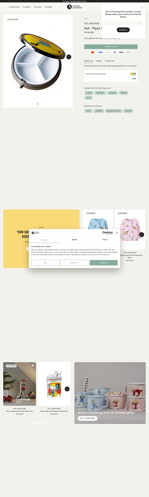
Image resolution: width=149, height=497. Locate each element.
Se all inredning (87, 418)
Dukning (99, 111)
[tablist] (111, 61)
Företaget (48, 7)
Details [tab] (74, 239)
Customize (73, 262)
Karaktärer (27, 7)
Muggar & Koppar (113, 111)
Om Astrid (38, 7)
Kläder (89, 93)
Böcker (123, 93)
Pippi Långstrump (91, 23)
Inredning (100, 93)
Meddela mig (111, 47)
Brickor (128, 111)
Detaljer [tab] (99, 61)
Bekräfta (123, 30)
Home (86, 18)
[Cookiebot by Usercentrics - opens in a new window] (104, 232)
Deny (45, 262)
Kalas (88, 97)
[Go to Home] (74, 6)
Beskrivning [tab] (88, 61)
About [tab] (105, 239)
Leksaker (112, 93)
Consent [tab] (44, 240)
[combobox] (123, 23)
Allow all (104, 262)
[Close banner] (117, 233)
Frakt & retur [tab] (109, 61)
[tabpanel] (111, 65)
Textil (88, 111)
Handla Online (14, 7)
